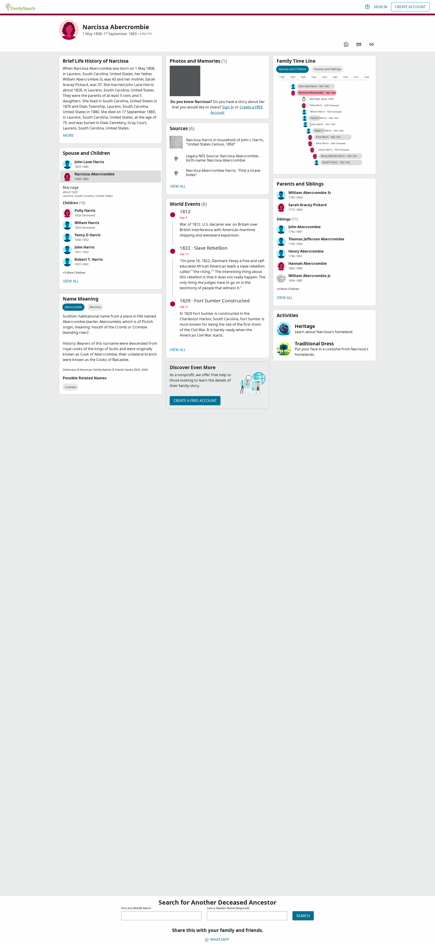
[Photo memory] (185, 81)
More (68, 135)
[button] (110, 164)
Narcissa (95, 307)
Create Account (410, 6)
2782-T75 (146, 34)
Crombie (70, 387)
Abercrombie (73, 307)
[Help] (367, 6)
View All (71, 281)
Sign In (380, 6)
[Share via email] (358, 44)
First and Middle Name (136, 908)
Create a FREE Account (195, 400)
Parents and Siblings (327, 69)
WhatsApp (219, 939)
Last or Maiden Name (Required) (228, 908)
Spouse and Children (292, 69)
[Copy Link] (371, 44)
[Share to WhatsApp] (346, 44)
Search (303, 915)
